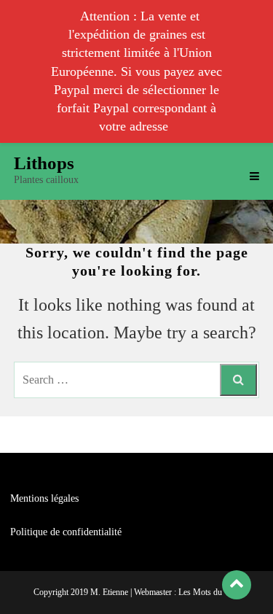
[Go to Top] (236, 584)
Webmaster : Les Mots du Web (187, 592)
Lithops (44, 163)
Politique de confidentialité (66, 531)
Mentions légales (44, 498)
